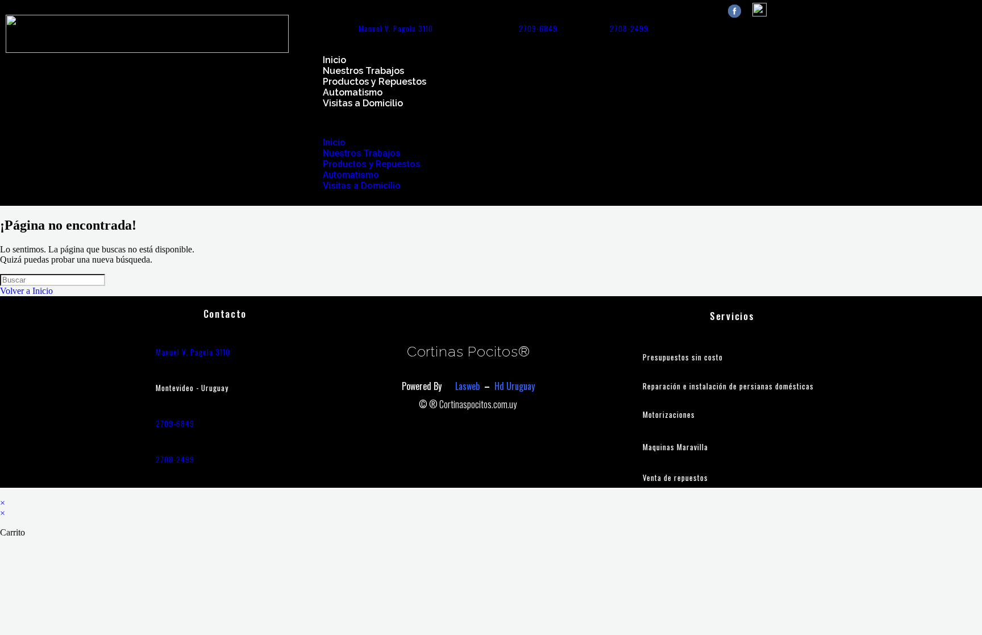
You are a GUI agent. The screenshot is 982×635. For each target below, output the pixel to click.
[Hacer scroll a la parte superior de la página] (3, 492)
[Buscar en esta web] (52, 279)
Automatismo (352, 92)
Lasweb (467, 386)
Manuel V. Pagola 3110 (396, 28)
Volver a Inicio (26, 291)
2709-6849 (538, 28)
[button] (638, 123)
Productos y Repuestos (374, 81)
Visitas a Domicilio (363, 103)
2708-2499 (629, 28)
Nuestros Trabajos (363, 70)
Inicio (334, 60)
